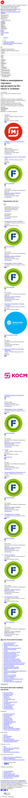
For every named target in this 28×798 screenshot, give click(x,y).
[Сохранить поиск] (2, 56)
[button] (2, 30)
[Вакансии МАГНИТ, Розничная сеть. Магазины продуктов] (15, 132)
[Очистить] (3, 52)
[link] (3, 26)
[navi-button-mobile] (2, 34)
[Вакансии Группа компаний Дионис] (15, 323)
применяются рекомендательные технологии (13, 781)
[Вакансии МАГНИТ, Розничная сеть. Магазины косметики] (15, 376)
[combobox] (7, 49)
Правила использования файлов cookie (10, 11)
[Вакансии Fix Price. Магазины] (15, 174)
